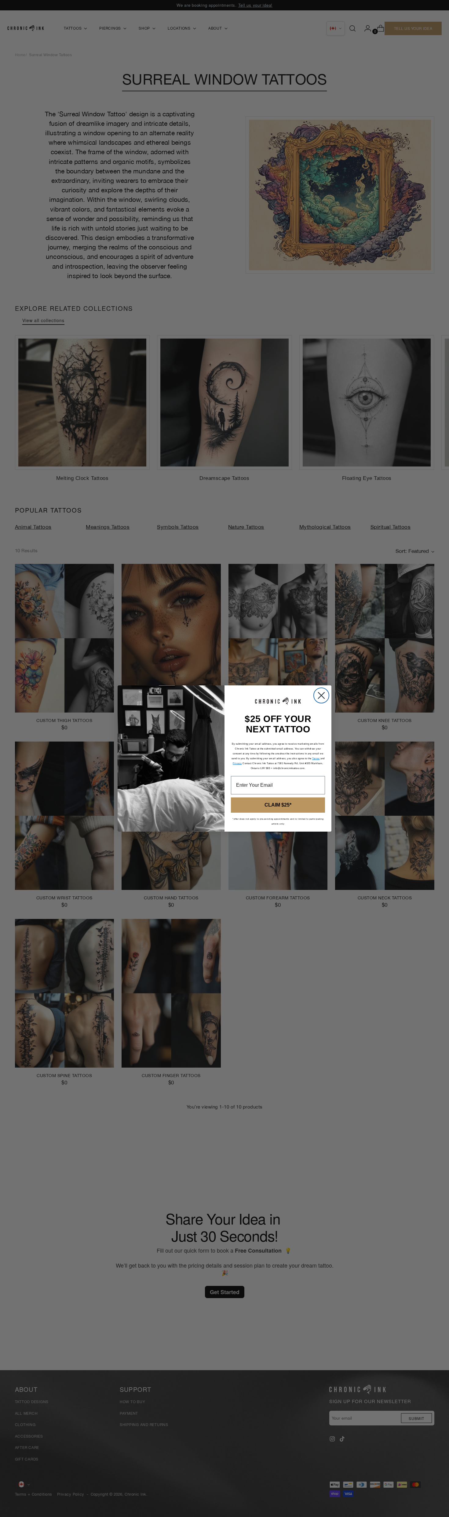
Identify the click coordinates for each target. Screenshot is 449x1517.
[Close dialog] (321, 695)
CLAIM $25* (278, 804)
